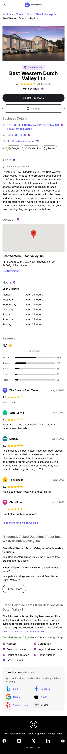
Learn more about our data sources (23, 631)
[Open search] (5, 5)
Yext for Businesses (15, 733)
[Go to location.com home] (33, 4)
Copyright (40, 733)
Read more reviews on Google (20, 522)
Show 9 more (14, 588)
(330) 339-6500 (16, 134)
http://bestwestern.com (20, 141)
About (30, 733)
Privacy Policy (55, 733)
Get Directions (10, 270)
